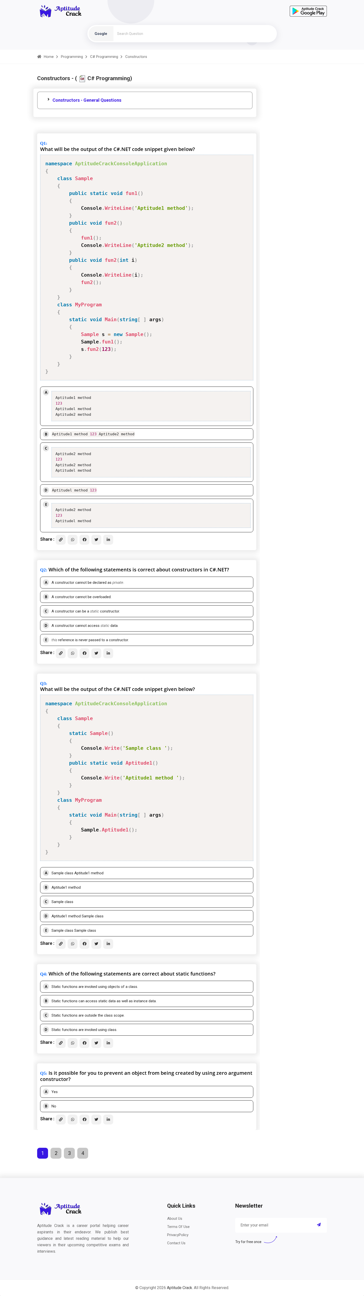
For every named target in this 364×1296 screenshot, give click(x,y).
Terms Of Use (178, 1226)
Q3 (43, 683)
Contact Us (176, 1243)
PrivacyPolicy (177, 1235)
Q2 (43, 569)
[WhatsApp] (73, 540)
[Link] (61, 540)
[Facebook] (84, 540)
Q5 (43, 1073)
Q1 (43, 143)
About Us (174, 1218)
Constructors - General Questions (86, 100)
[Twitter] (96, 540)
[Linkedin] (108, 540)
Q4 (43, 974)
